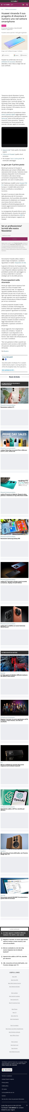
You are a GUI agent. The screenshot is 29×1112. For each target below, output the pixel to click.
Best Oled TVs (14, 1016)
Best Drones (15, 1048)
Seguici (17, 55)
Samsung (4, 118)
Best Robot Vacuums (14, 1051)
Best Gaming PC (14, 999)
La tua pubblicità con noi (8, 1092)
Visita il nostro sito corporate (9, 1065)
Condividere (6, 55)
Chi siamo (4, 1089)
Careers (4, 1095)
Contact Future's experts (8, 1079)
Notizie (4, 25)
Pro (2, 9)
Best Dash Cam (14, 1045)
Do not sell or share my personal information (13, 1099)
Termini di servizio (18, 243)
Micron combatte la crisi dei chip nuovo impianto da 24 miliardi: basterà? (13, 950)
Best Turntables (14, 1025)
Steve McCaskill (18, 28)
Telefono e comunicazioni (10, 9)
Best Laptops (14, 993)
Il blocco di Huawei (8, 154)
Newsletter (24, 55)
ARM (21, 215)
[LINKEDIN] (6, 359)
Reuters (6, 351)
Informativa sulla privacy (15, 244)
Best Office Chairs (14, 1035)
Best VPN (14, 976)
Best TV (14, 1012)
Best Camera (14, 1041)
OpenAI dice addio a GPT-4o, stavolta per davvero (15, 957)
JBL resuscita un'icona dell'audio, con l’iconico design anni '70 (15, 964)
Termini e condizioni (7, 1076)
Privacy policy (5, 1082)
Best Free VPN (14, 980)
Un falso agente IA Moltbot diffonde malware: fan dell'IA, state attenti (14, 934)
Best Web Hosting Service (14, 983)
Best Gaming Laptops (14, 996)
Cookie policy (5, 1086)
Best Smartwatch (14, 1019)
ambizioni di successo (8, 62)
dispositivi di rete (20, 263)
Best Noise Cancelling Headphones (14, 1029)
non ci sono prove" (17, 158)
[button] (2, 4)
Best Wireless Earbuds (14, 1032)
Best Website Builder (14, 986)
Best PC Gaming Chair (14, 1003)
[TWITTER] (3, 359)
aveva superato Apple (8, 114)
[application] (14, 136)
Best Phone (14, 1009)
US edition (12, 1108)
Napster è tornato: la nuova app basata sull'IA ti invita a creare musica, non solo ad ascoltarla (15, 941)
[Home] (14, 1)
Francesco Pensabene (8, 28)
